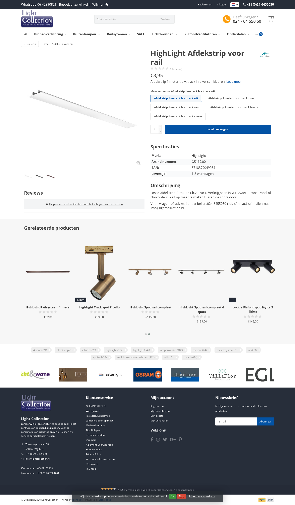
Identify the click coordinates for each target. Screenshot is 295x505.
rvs (252, 350)
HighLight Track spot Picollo (99, 307)
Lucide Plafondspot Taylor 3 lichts (253, 309)
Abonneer (265, 421)
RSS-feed (91, 468)
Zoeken (166, 19)
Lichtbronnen (163, 34)
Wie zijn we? (92, 411)
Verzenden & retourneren (100, 459)
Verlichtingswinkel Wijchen (136, 357)
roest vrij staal (227, 350)
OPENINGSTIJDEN (96, 406)
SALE (141, 34)
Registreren (205, 4)
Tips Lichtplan (93, 430)
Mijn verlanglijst (159, 420)
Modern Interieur (95, 425)
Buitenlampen (85, 34)
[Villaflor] (222, 375)
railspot (200, 350)
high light (114, 350)
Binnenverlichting (48, 34)
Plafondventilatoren (200, 34)
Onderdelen (237, 34)
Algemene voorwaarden (99, 444)
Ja (172, 496)
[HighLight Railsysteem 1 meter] (48, 272)
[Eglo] (260, 375)
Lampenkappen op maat (99, 420)
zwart (190, 357)
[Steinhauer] (185, 375)
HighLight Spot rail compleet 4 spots (201, 309)
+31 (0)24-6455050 (260, 4)
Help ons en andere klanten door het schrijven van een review (86, 204)
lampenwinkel (171, 350)
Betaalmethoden (95, 435)
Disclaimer (92, 464)
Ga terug (31, 44)
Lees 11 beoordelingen (181, 490)
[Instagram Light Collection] (159, 440)
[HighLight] (263, 55)
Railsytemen (117, 34)
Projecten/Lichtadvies (98, 415)
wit (169, 357)
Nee (181, 496)
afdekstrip (64, 350)
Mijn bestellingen (160, 411)
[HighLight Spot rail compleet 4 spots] (202, 272)
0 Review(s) (176, 69)
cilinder (89, 350)
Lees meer (234, 81)
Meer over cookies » (202, 496)
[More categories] (257, 34)
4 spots (40, 350)
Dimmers (91, 440)
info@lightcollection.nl (37, 458)
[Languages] (234, 4)
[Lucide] (73, 375)
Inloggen (222, 4)
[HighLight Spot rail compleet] (150, 272)
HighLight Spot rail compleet (151, 307)
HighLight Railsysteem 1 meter (48, 307)
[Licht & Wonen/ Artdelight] (35, 375)
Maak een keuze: (183, 91)
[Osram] (147, 375)
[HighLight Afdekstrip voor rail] (84, 109)
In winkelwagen (218, 129)
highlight (141, 350)
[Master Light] (110, 375)
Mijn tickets (157, 415)
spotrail (100, 357)
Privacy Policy (93, 454)
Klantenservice (94, 449)
